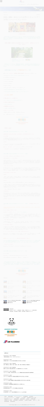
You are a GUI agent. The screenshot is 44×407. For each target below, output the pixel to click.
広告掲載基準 (25, 396)
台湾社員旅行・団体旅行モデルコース (27, 311)
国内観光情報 (14, 367)
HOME (5, 396)
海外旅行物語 (12, 401)
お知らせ (11, 355)
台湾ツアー (15, 310)
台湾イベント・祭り (36, 400)
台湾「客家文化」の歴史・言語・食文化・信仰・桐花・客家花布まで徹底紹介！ (17, 364)
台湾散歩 (23, 310)
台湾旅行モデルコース (28, 310)
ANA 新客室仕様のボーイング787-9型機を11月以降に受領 (13, 388)
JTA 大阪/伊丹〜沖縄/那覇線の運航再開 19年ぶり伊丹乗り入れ (13, 384)
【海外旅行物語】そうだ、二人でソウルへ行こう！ (12, 356)
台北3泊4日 (11, 310)
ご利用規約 (17, 397)
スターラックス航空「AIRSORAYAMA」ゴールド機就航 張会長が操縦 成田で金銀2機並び (18, 372)
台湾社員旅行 (11, 311)
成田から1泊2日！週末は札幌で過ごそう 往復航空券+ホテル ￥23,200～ (15, 368)
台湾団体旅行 (19, 310)
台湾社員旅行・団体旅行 (17, 311)
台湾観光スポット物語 (8, 400)
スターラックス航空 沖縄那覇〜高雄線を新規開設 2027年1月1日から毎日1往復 (16, 380)
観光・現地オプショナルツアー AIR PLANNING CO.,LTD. (21, 404)
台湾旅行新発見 (34, 310)
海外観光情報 (14, 355)
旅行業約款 (31, 396)
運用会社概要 (10, 396)
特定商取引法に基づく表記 (31, 397)
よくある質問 (23, 397)
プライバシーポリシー (18, 396)
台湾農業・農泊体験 (28, 400)
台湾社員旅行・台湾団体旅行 (18, 400)
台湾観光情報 (14, 363)
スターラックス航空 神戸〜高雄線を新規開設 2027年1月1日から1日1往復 (15, 376)
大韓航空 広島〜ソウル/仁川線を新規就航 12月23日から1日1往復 (14, 360)
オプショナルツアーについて (9, 397)
